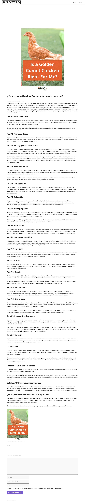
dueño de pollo (49, 191)
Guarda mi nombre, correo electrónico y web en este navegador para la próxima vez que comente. (35, 488)
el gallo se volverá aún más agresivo (19, 375)
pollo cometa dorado (55, 122)
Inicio (74, 2)
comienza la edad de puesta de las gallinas (23, 140)
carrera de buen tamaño (30, 295)
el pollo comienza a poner (63, 322)
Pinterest (26, 406)
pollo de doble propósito (21, 220)
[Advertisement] (42, 14)
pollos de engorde (27, 216)
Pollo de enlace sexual (42, 278)
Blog (79, 2)
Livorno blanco (30, 107)
